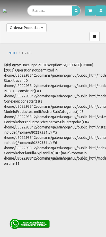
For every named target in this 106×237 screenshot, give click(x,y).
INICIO (12, 53)
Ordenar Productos (25, 28)
